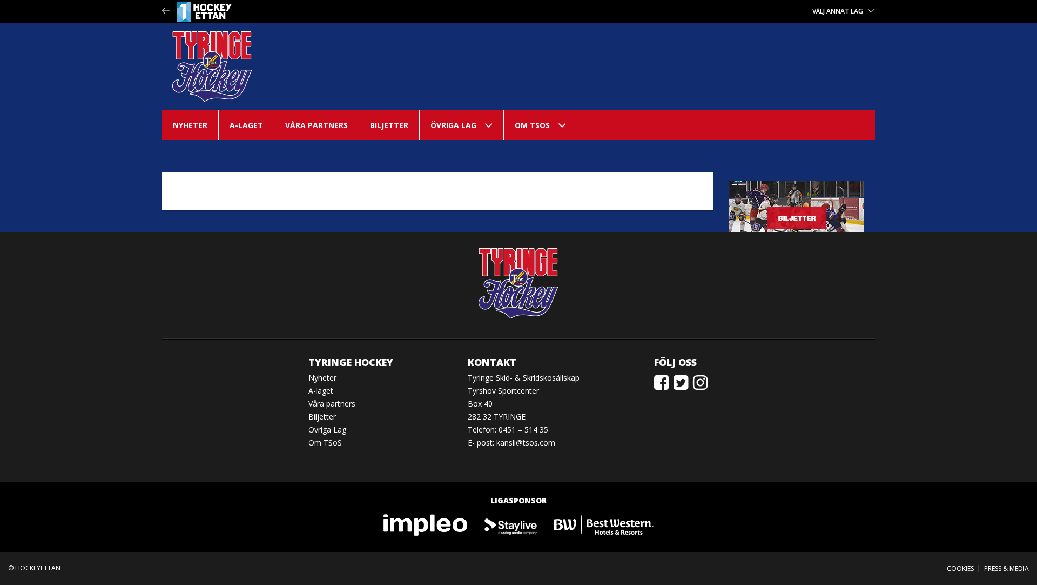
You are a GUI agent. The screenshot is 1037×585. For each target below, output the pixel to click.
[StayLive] (511, 524)
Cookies (960, 568)
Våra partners (316, 125)
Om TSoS (532, 125)
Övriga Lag (453, 125)
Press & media (1006, 568)
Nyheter (190, 125)
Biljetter (389, 125)
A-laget (246, 125)
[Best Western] (604, 524)
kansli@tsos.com (525, 442)
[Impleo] (426, 524)
